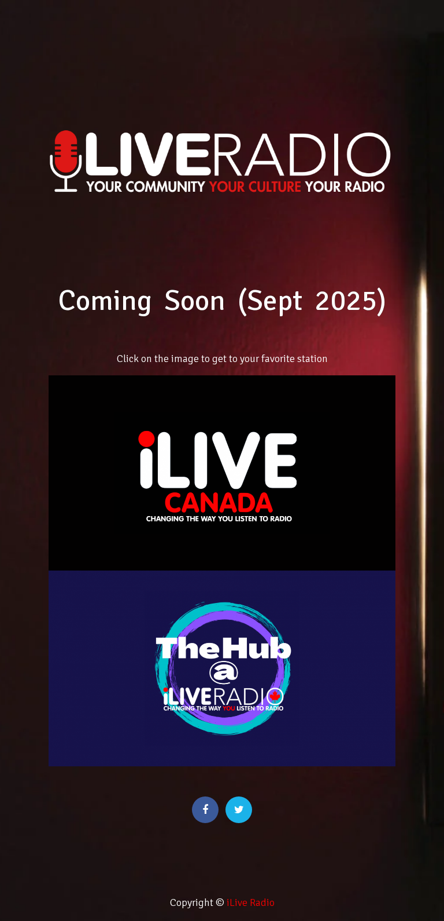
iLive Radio (251, 902)
